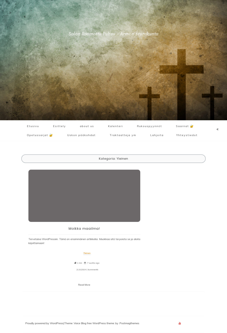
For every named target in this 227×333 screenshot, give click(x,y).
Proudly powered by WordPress (44, 323)
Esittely (59, 126)
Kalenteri (115, 126)
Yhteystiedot (187, 135)
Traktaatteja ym (123, 135)
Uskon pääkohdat (81, 135)
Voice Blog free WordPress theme (94, 323)
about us (87, 126)
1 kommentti (92, 269)
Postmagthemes (129, 323)
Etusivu (33, 126)
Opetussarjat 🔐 (40, 135)
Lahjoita (157, 135)
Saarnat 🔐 (185, 126)
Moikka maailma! (84, 228)
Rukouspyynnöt (149, 126)
